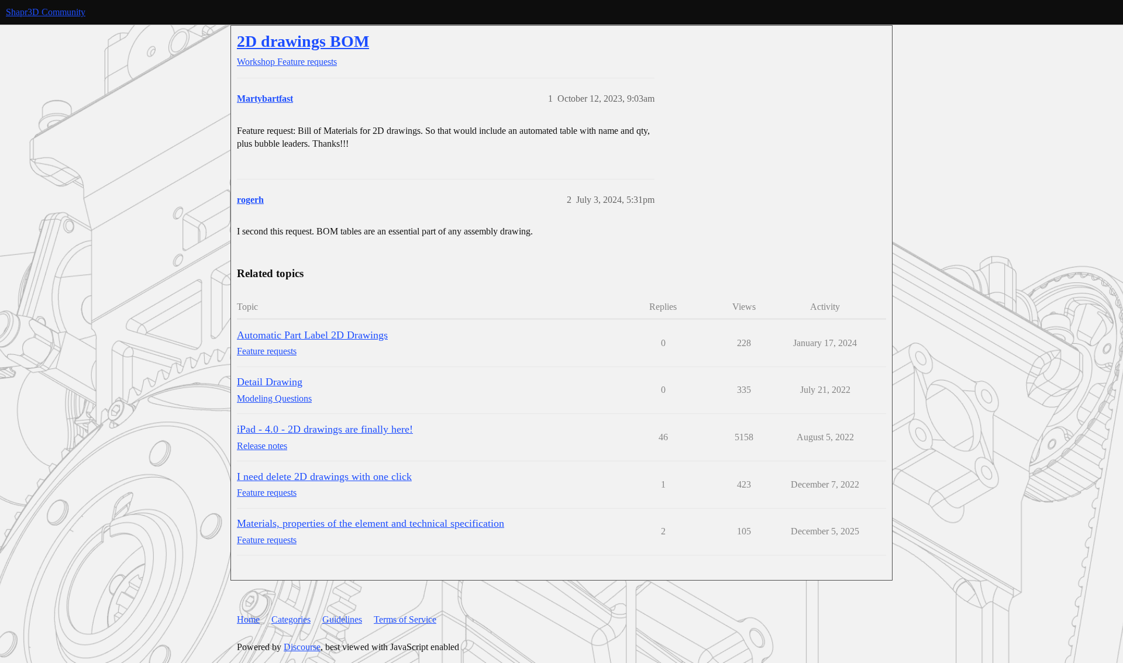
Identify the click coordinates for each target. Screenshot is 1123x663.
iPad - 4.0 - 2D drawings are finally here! (325, 429)
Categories (291, 619)
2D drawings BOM (303, 41)
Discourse (302, 647)
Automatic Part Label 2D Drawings (312, 335)
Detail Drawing (269, 382)
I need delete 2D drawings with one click (324, 476)
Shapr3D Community (45, 12)
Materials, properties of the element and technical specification (370, 523)
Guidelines (342, 619)
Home (248, 619)
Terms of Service (405, 619)
